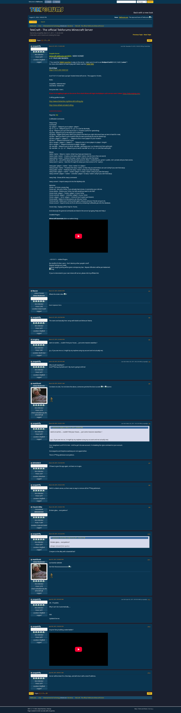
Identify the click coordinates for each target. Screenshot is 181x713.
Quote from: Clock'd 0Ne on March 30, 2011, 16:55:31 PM (68, 538)
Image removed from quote (60, 546)
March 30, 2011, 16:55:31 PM (57, 507)
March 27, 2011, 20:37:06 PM (57, 317)
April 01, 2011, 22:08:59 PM (56, 559)
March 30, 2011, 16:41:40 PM (57, 463)
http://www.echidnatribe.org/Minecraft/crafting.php (66, 101)
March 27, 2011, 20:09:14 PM (57, 291)
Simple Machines (41, 708)
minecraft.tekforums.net (58, 56)
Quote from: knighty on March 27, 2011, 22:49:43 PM (67, 427)
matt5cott (37, 383)
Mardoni (69, 26)
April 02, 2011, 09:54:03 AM (56, 599)
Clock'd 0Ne (37, 507)
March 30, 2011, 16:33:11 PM (57, 423)
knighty (36, 339)
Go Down (32, 40)
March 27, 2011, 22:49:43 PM (57, 339)
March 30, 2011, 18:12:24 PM (57, 534)
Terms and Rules (142, 709)
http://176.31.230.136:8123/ (58, 70)
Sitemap (49, 708)
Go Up (31, 693)
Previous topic (138, 35)
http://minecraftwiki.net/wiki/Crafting (61, 105)
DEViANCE (37, 463)
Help (135, 709)
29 (49, 40)
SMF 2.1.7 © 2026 (32, 708)
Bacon (35, 291)
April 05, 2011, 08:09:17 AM (56, 672)
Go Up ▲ (150, 709)
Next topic (147, 35)
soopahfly (37, 46)
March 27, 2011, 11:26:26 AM (57, 46)
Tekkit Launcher (65, 62)
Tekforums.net (123, 17)
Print (149, 40)
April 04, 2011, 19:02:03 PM (56, 626)
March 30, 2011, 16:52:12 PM (57, 485)
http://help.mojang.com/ (131, 93)
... (47, 40)
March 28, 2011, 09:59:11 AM (57, 383)
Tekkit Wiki (90, 64)
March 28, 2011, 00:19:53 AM (57, 361)
